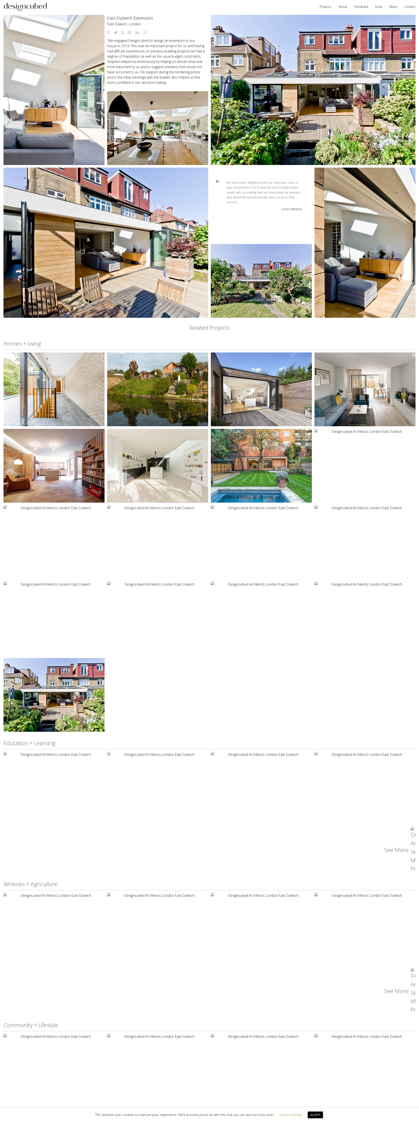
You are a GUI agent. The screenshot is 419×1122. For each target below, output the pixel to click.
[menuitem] (25, 7)
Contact (410, 7)
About (342, 7)
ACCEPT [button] (315, 1115)
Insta (378, 7)
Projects (325, 7)
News (393, 7)
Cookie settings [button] (291, 1114)
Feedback (361, 7)
